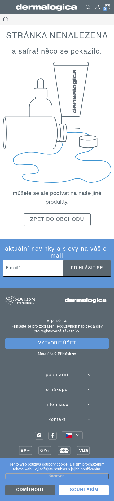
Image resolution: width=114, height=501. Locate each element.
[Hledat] (88, 7)
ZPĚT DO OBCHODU (57, 219)
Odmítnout (30, 490)
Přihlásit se (87, 268)
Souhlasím (84, 490)
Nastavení (57, 476)
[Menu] (7, 7)
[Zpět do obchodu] (57, 122)
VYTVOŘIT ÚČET (57, 343)
